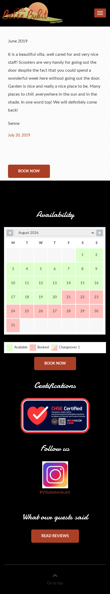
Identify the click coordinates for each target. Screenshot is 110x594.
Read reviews (55, 536)
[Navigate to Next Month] (99, 232)
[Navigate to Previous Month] (9, 232)
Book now (29, 171)
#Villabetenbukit (55, 492)
